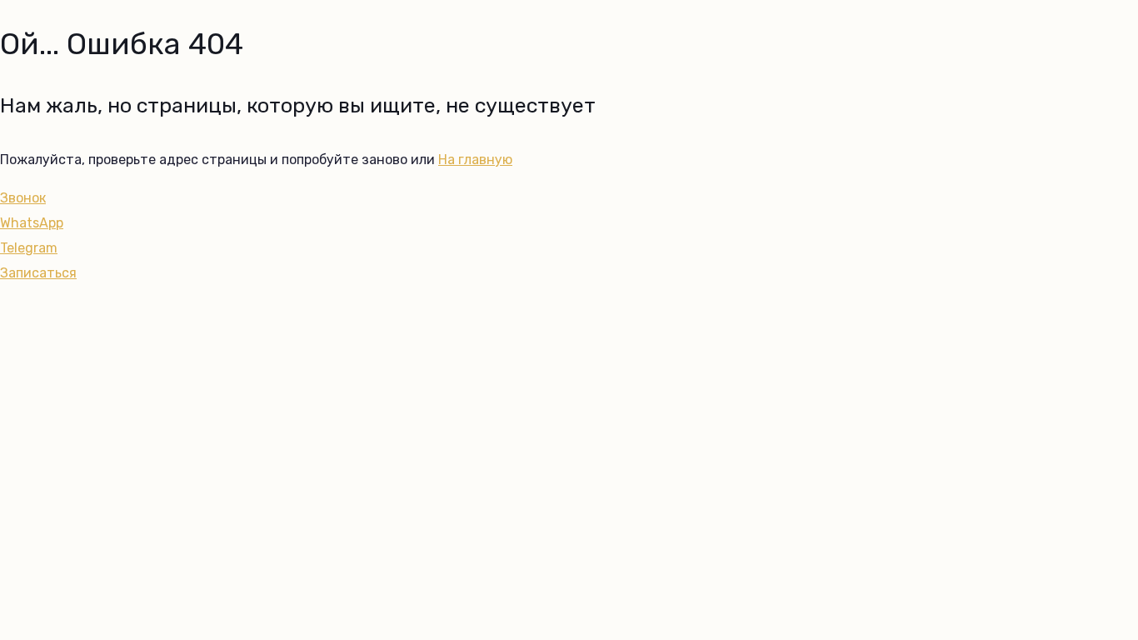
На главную (475, 160)
